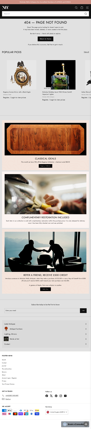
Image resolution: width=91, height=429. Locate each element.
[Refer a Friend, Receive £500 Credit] (45, 252)
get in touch (58, 45)
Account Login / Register (9, 378)
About (4, 375)
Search (4, 360)
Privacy (4, 381)
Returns (4, 372)
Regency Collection (45, 166)
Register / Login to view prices (14, 97)
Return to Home (45, 39)
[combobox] (45, 13)
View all (86, 52)
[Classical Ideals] (45, 139)
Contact (4, 363)
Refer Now (45, 289)
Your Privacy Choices (8, 384)
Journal (4, 366)
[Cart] (82, 7)
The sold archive (7, 369)
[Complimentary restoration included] (45, 194)
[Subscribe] (83, 310)
